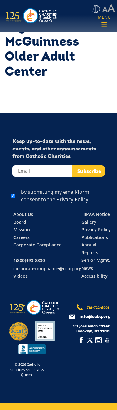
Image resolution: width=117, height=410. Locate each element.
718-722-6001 (98, 308)
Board (19, 222)
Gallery (88, 222)
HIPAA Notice (95, 214)
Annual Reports (89, 249)
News (87, 268)
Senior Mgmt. (95, 260)
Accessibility (94, 276)
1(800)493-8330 (29, 260)
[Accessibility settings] (108, 8)
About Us (23, 214)
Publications (94, 237)
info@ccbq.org (95, 317)
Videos (20, 276)
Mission (21, 229)
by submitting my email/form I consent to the (56, 195)
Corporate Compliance (37, 245)
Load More (58, 98)
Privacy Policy (72, 199)
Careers (21, 237)
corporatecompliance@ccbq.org (47, 268)
